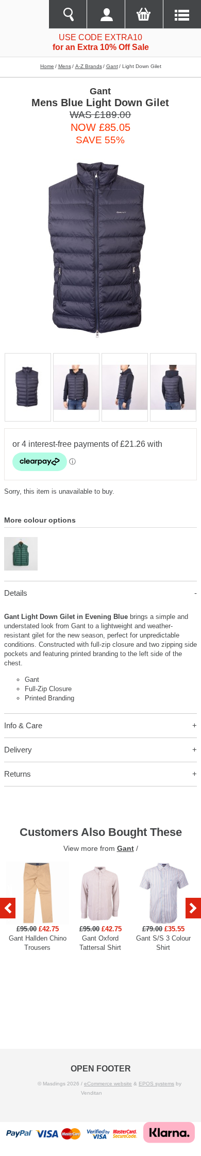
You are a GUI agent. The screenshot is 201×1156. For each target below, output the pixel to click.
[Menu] (182, 14)
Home (47, 66)
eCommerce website (108, 1083)
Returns (17, 773)
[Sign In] (106, 14)
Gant (112, 66)
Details (15, 593)
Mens (64, 66)
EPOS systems (156, 1083)
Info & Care (23, 725)
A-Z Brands (88, 66)
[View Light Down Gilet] (21, 541)
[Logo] (24, 14)
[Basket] (144, 14)
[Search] (67, 14)
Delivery (18, 749)
